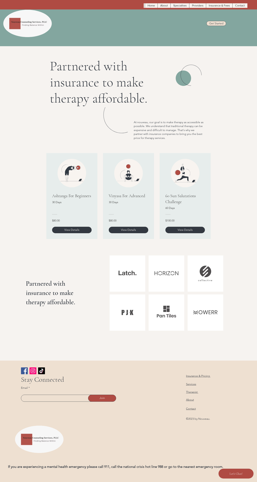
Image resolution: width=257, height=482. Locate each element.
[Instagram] (33, 370)
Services (191, 384)
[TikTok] (41, 370)
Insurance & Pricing (198, 376)
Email (24, 387)
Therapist (192, 392)
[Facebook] (24, 370)
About (190, 399)
